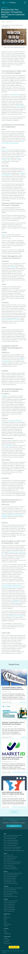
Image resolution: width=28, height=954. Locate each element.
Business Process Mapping (10, 867)
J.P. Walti (5, 691)
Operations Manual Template (10, 891)
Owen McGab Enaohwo (8, 726)
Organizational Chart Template (10, 896)
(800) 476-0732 (7, 943)
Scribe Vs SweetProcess (9, 904)
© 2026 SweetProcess (7, 950)
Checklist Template (8, 894)
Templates (6, 925)
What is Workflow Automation (10, 845)
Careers (5, 919)
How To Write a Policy (8, 860)
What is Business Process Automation (12, 848)
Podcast (24, 772)
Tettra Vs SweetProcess (9, 911)
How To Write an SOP (8, 855)
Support (5, 932)
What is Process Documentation (11, 837)
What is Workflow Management (10, 842)
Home (5, 915)
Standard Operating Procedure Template (13, 887)
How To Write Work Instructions (11, 856)
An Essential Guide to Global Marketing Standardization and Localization (12, 689)
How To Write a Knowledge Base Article (12, 861)
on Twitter (6, 938)
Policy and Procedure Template (11, 893)
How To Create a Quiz (8, 865)
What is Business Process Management (12, 847)
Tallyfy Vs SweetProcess (9, 906)
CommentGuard (8, 445)
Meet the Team (7, 917)
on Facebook (7, 940)
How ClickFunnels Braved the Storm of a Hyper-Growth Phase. (13, 793)
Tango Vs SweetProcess (9, 907)
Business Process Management (11, 868)
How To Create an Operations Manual (12, 863)
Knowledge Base (7, 933)
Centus (3, 234)
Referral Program (7, 924)
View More (14, 812)
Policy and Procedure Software (11, 883)
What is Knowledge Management (11, 840)
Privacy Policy (16, 950)
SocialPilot (4, 396)
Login (5, 930)
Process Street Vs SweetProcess (11, 900)
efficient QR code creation (16, 615)
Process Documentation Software (11, 874)
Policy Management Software (10, 876)
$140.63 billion (21, 106)
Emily (4, 21)
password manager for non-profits (10, 319)
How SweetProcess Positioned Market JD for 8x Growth (12, 758)
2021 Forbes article (15, 94)
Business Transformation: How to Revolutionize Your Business (13, 723)
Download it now (14, 826)
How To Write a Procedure (9, 858)
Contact (5, 922)
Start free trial (14, 947)
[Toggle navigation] (25, 3)
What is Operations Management (11, 843)
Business (23, 737)
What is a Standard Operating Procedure (13, 835)
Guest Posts (4, 7)
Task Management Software (10, 881)
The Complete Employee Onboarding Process (14, 850)
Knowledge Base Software (9, 880)
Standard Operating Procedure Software (13, 873)
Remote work (5, 150)
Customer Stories (16, 772)
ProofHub (12, 267)
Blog (5, 920)
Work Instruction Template (9, 889)
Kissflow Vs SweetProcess (9, 909)
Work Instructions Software (10, 878)
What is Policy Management (10, 838)
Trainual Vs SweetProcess (9, 902)
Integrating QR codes (15, 601)
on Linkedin (6, 941)
